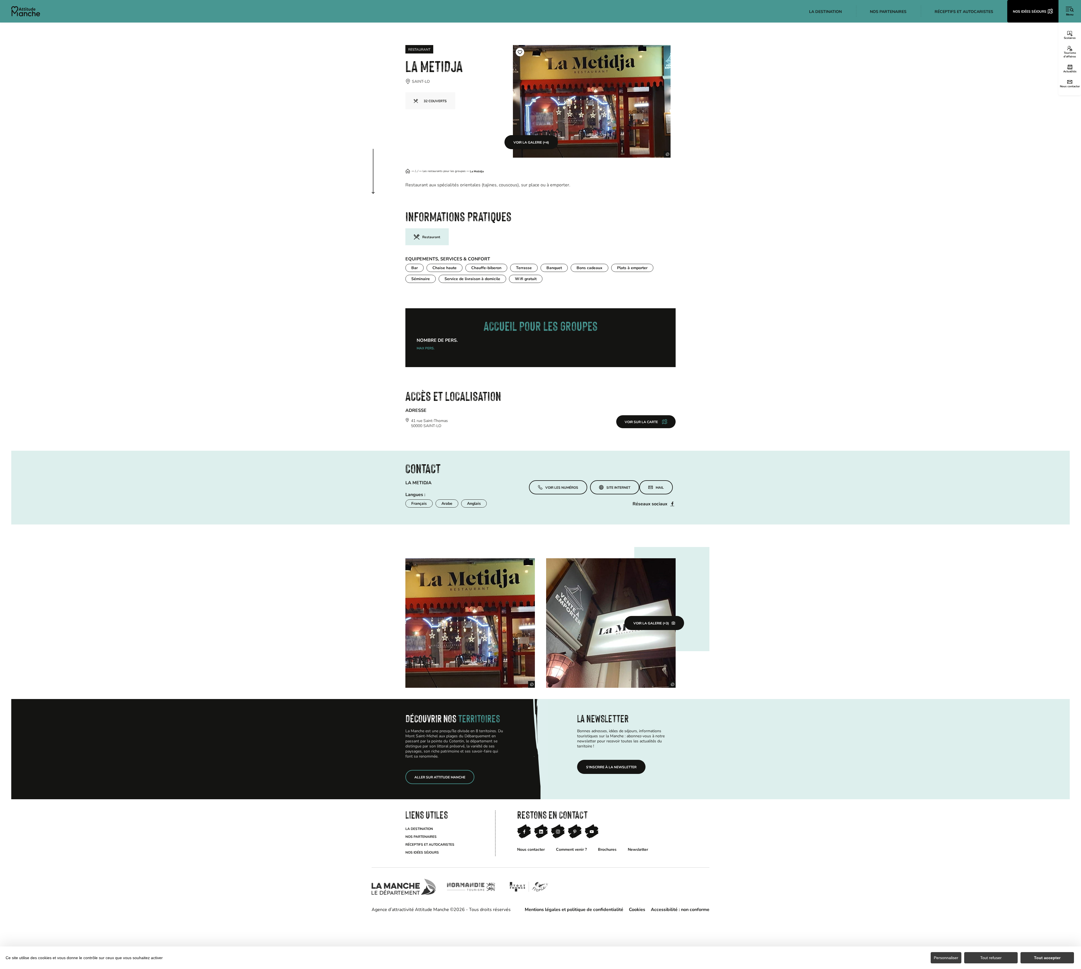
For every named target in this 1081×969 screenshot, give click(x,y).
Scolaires (1070, 38)
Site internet (618, 487)
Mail (660, 487)
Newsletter (638, 849)
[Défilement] (379, 165)
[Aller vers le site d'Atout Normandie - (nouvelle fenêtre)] (528, 887)
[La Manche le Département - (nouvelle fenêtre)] (404, 887)
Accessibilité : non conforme (680, 909)
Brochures (607, 849)
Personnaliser (946, 957)
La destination (419, 828)
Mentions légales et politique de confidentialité (574, 909)
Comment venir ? (571, 849)
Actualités (1069, 71)
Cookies (637, 909)
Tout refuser (991, 957)
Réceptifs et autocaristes (429, 844)
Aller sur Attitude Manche (439, 777)
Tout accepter (1047, 957)
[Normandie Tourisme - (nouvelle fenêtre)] (471, 887)
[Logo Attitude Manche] (25, 11)
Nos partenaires (421, 836)
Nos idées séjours (422, 852)
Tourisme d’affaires (1070, 54)
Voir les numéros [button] (561, 485)
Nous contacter (1070, 86)
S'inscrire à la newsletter (611, 767)
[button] (520, 52)
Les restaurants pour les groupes (444, 171)
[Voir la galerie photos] (470, 623)
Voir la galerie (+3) (651, 623)
